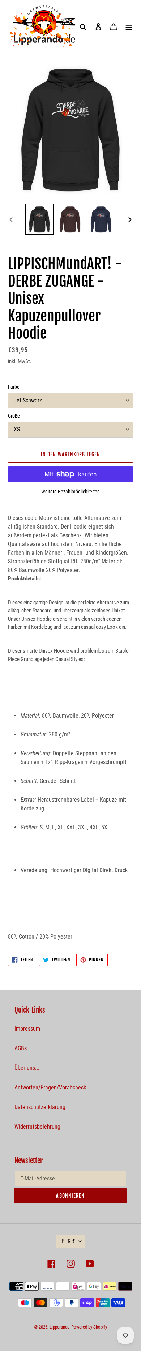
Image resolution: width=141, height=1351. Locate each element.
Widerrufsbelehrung (37, 1126)
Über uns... (26, 1067)
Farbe (14, 387)
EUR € (68, 1241)
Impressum (27, 1028)
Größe (14, 416)
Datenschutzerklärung (39, 1107)
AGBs (20, 1048)
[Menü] (128, 26)
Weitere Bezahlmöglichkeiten (70, 491)
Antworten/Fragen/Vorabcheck (50, 1087)
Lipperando (60, 1327)
